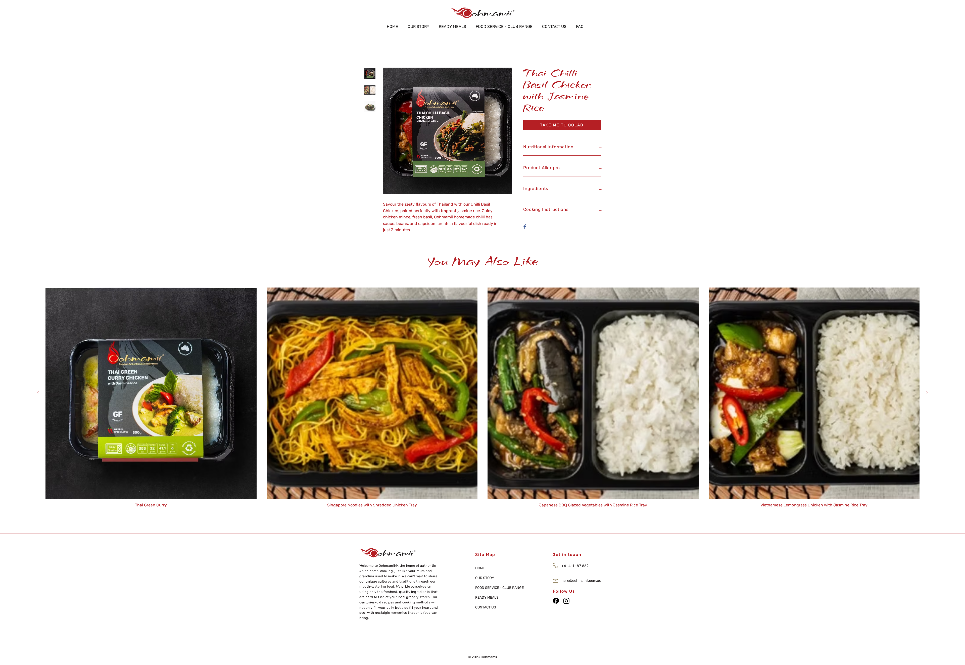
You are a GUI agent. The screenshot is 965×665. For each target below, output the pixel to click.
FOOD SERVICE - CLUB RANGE (493, 588)
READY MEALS (487, 597)
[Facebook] (556, 601)
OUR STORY (484, 578)
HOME (480, 568)
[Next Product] (927, 393)
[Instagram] (566, 601)
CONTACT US (485, 607)
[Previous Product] (38, 393)
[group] (482, 397)
